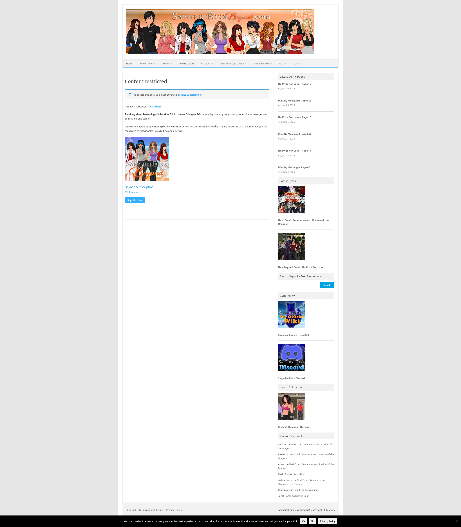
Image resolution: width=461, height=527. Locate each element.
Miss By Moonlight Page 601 (295, 167)
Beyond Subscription (189, 94)
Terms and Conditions (151, 509)
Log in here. (155, 106)
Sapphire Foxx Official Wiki (294, 334)
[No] (456, 521)
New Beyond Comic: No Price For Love (300, 267)
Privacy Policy (174, 509)
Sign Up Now (134, 200)
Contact (132, 509)
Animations (146, 63)
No (312, 521)
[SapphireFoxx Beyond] (220, 53)
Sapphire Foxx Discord (291, 378)
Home (129, 63)
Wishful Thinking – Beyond (293, 426)
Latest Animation (291, 387)
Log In (297, 63)
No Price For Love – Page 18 (294, 117)
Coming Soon (186, 63)
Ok (303, 521)
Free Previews (261, 63)
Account (206, 63)
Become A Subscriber (232, 63)
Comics (165, 63)
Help (281, 63)
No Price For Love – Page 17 (294, 150)
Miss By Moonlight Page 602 (295, 133)
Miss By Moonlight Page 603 (295, 100)
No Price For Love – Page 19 (294, 83)
